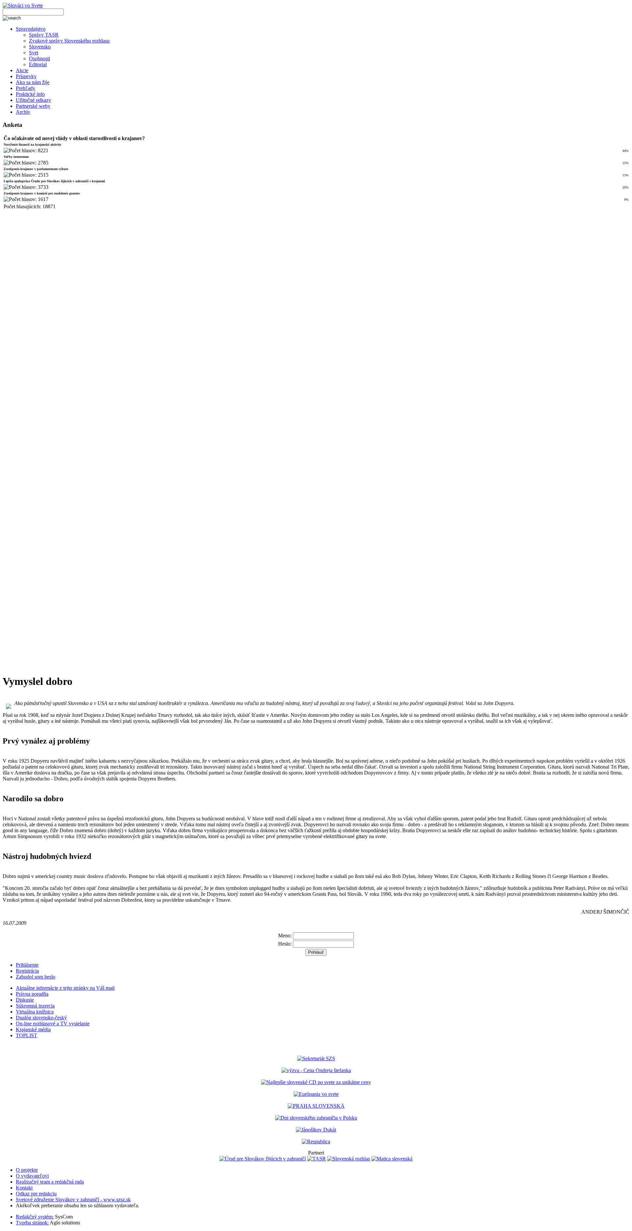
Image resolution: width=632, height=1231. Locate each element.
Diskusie (25, 1000)
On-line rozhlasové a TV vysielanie (53, 1023)
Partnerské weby (33, 106)
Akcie (22, 70)
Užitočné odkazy (33, 100)
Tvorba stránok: (32, 1222)
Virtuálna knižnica (35, 1011)
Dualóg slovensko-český (41, 1017)
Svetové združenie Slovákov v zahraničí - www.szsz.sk (73, 1199)
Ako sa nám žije (32, 82)
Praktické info (30, 94)
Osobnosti (39, 58)
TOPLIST (26, 1035)
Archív (23, 112)
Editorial (38, 64)
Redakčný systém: (35, 1216)
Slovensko (40, 46)
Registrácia (27, 971)
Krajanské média (33, 1029)
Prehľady (25, 88)
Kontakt (24, 1187)
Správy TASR (44, 35)
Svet (33, 52)
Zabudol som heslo (35, 977)
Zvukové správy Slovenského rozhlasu (69, 41)
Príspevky (26, 76)
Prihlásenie (27, 965)
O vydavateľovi (32, 1176)
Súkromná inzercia (35, 1006)
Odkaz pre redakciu (36, 1193)
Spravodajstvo (30, 29)
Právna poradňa (32, 994)
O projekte (27, 1170)
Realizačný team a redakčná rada (50, 1182)
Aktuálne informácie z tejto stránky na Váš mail (65, 988)
